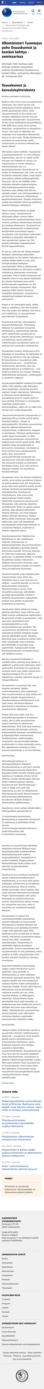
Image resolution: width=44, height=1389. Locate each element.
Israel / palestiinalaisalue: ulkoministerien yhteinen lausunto (19, 1168)
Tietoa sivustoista (34, 1352)
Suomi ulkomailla (9, 1332)
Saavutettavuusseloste (32, 1356)
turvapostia (11, 1238)
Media (39, 2)
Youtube (5, 1316)
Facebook (6, 1312)
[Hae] (33, 11)
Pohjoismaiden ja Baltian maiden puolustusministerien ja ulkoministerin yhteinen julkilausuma (22, 1152)
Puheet (30, 22)
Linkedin (5, 1308)
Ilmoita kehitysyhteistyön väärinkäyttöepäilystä (21, 1344)
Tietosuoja (7, 1356)
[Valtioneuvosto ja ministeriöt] (3, 3)
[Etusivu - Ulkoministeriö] (15, 12)
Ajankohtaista (17, 22)
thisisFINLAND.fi (8, 1336)
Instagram (6, 1303)
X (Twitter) (6, 1299)
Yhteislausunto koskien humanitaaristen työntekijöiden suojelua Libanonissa (18, 1123)
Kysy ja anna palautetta (22, 1359)
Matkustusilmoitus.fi (10, 1340)
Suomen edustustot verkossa (14, 1352)
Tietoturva (17, 1356)
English (31, 3)
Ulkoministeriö (8, 1327)
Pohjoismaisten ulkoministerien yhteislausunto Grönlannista (18, 1138)
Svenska (22, 3)
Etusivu (5, 22)
